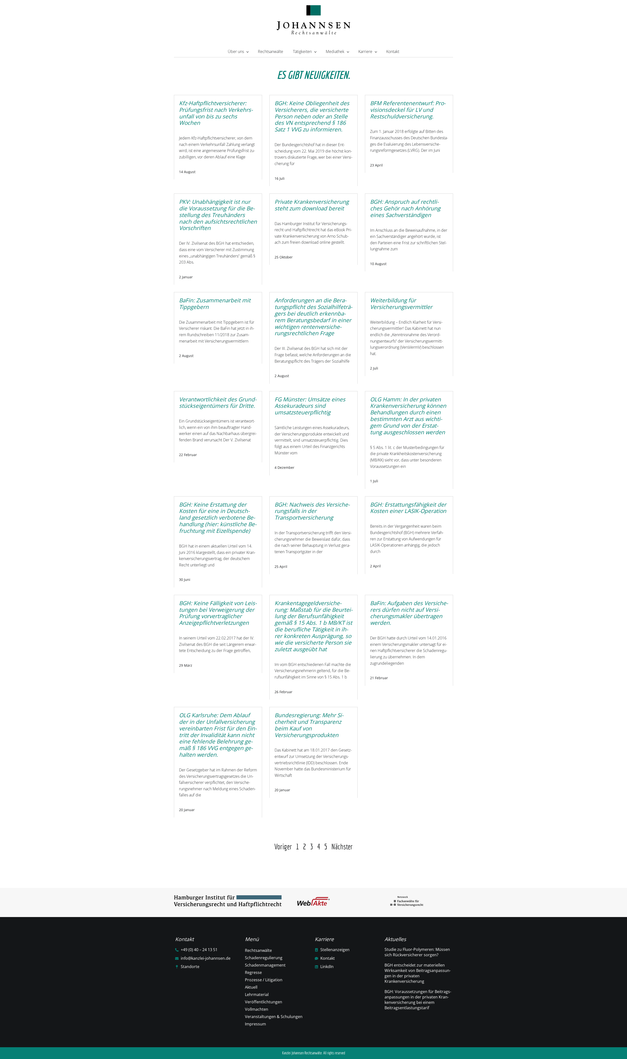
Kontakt (392, 51)
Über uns (236, 51)
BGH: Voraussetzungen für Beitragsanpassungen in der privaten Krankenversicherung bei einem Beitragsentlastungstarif (418, 999)
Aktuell (251, 987)
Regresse (253, 972)
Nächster (342, 846)
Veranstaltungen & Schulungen (273, 1016)
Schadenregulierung (263, 957)
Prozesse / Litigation (263, 979)
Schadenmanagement (265, 965)
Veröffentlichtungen (263, 1002)
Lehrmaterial (257, 994)
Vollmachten (256, 1009)
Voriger (283, 846)
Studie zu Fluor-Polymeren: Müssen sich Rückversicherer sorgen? (417, 952)
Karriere (365, 51)
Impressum (255, 1024)
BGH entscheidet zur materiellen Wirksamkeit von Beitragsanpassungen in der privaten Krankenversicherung (418, 973)
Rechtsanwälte (270, 51)
